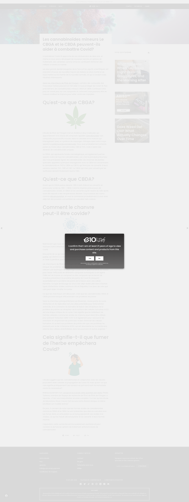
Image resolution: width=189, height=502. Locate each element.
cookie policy (100, 264)
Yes (90, 258)
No (99, 258)
